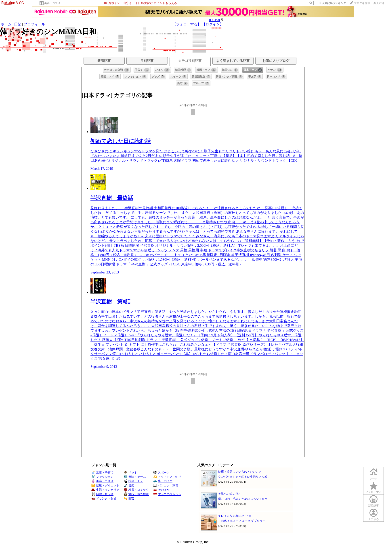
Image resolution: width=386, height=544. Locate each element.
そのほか (164, 489)
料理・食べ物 (104, 494)
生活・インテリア (107, 489)
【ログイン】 (212, 24)
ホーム (6, 24)
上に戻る (373, 519)
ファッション (104, 476)
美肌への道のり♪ (229, 493)
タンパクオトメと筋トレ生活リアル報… (244, 476)
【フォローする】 (186, 24)
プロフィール (34, 24)
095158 (214, 20)
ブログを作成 (362, 3)
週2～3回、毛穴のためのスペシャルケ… (244, 499)
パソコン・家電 (168, 485)
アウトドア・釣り (169, 476)
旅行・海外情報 (138, 494)
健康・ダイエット (107, 485)
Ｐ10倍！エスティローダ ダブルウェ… (243, 521)
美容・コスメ (52, 3)
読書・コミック (138, 489)
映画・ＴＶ (135, 481)
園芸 (131, 498)
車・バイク (165, 481)
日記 (17, 24)
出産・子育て (104, 472)
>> (332, 3)
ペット (132, 472)
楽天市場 (378, 3)
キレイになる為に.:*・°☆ (234, 515)
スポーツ (164, 472)
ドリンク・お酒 (106, 498)
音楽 (131, 485)
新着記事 (373, 505)
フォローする (373, 492)
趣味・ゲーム (137, 476)
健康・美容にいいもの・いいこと (240, 471)
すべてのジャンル (169, 494)
